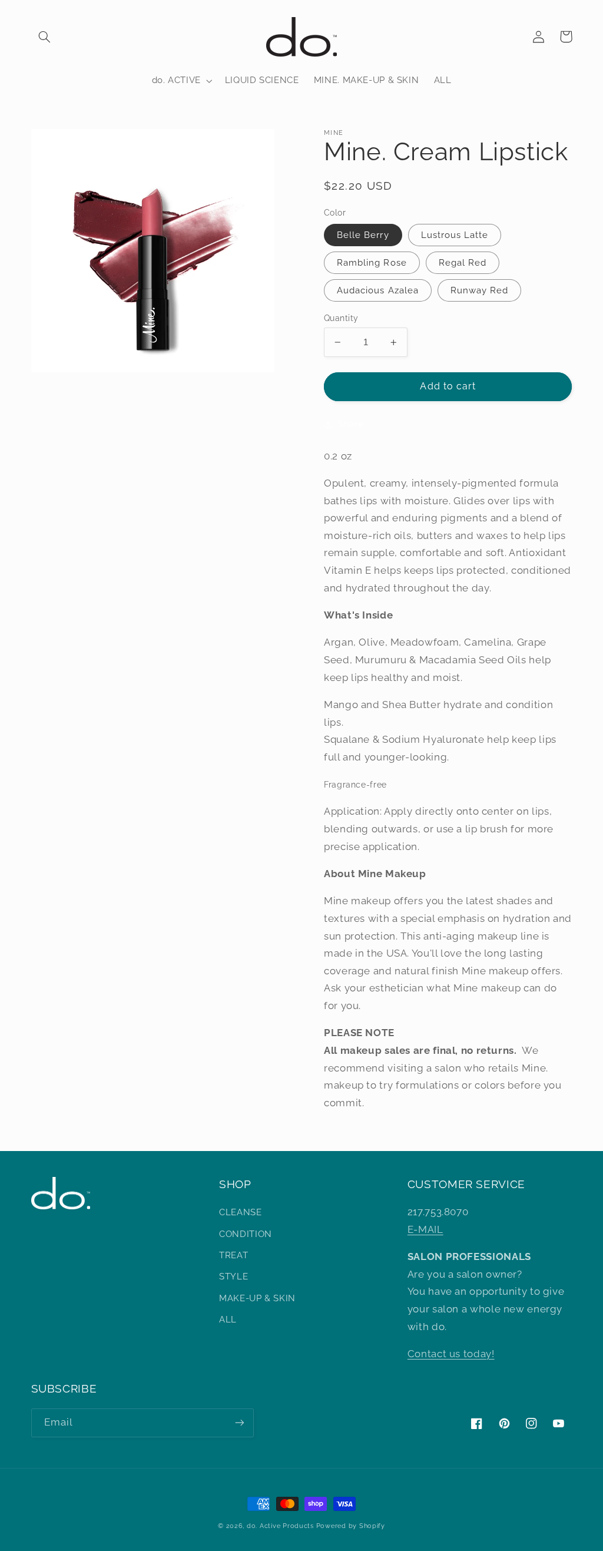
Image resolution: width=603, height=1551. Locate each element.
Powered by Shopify (350, 1525)
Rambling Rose (372, 262)
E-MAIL (425, 1229)
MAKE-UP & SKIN (257, 1298)
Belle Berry (363, 235)
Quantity (341, 318)
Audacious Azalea (378, 290)
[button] (44, 36)
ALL (228, 1319)
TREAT (233, 1255)
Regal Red (462, 262)
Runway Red (479, 290)
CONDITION (245, 1234)
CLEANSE (240, 1212)
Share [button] (350, 424)
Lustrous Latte (455, 235)
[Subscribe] (239, 1422)
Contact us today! (451, 1354)
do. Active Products (280, 1525)
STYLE (233, 1276)
